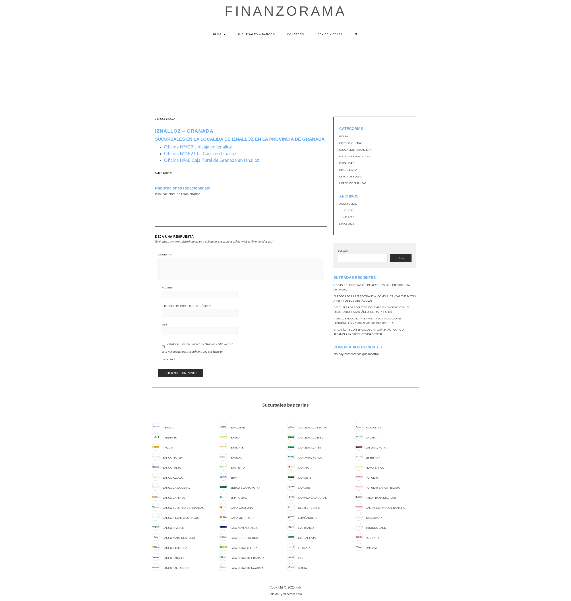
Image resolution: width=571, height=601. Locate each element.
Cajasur (304, 487)
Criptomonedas (350, 143)
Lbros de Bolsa (350, 176)
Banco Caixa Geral (176, 487)
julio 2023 (346, 210)
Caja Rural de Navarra (246, 568)
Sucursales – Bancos (256, 34)
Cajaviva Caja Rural (312, 497)
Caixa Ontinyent (242, 518)
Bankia (235, 437)
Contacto (295, 34)
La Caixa (371, 437)
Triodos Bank (376, 528)
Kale (298, 587)
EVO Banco (306, 528)
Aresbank (170, 437)
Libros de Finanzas (352, 183)
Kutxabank (374, 427)
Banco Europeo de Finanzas (183, 507)
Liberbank (373, 457)
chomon (167, 173)
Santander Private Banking (385, 507)
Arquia (168, 447)
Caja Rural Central (244, 548)
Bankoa (236, 457)
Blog (218, 34)
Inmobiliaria (348, 170)
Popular (372, 477)
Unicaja (371, 548)
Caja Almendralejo (244, 528)
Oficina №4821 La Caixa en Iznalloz (200, 153)
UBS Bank (372, 538)
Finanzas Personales (354, 156)
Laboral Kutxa (376, 447)
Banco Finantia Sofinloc (181, 518)
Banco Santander (176, 568)
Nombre (167, 287)
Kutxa (302, 568)
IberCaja (304, 548)
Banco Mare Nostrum (179, 538)
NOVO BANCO (375, 467)
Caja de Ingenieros (244, 538)
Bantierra (237, 467)
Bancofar (237, 427)
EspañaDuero (308, 518)
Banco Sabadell (174, 558)
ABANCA (168, 427)
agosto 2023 (348, 203)
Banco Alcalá (173, 477)
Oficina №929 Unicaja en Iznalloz (198, 147)
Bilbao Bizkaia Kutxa (245, 487)
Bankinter (237, 447)
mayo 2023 (346, 223)
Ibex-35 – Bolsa (330, 34)
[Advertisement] (285, 75)
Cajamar (304, 467)
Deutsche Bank (309, 507)
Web (164, 324)
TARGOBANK (374, 518)
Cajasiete (304, 477)
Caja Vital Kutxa (310, 457)
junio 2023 (346, 217)
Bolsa (343, 136)
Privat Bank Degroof (381, 497)
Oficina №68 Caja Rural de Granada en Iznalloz (211, 160)
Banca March (172, 457)
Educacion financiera (355, 149)
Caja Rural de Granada (247, 558)
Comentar (165, 254)
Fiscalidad (346, 163)
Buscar (343, 251)
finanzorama (286, 11)
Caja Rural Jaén (309, 447)
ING (300, 558)
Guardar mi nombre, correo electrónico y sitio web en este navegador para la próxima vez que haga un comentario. (197, 352)
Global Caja (307, 538)
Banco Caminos (174, 497)
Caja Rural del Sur (311, 437)
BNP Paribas (238, 497)
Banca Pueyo (172, 467)
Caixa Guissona (241, 507)
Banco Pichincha (175, 548)
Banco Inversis (173, 528)
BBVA (233, 477)
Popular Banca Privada (383, 487)
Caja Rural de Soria (312, 427)
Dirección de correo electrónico (186, 306)
